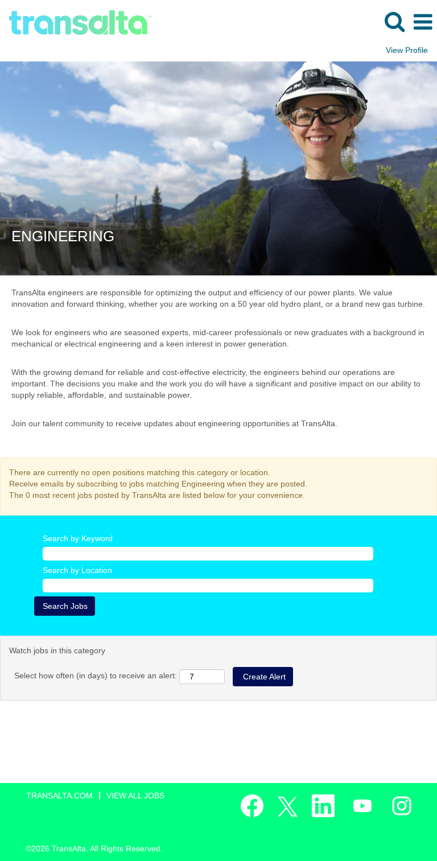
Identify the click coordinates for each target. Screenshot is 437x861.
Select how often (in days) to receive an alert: (95, 675)
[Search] (394, 21)
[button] (423, 22)
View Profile (407, 50)
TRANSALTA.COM (59, 795)
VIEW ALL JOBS (135, 795)
